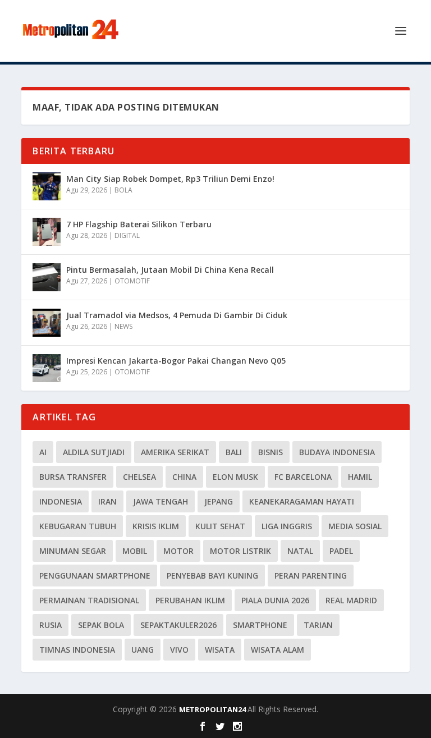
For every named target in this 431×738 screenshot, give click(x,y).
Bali (234, 452)
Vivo (179, 649)
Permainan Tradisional (89, 600)
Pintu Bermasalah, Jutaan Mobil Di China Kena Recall (170, 269)
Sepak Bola (101, 625)
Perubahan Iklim (190, 600)
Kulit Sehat (220, 526)
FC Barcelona (303, 476)
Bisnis (270, 452)
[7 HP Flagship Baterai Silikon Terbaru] (47, 232)
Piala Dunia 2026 (275, 600)
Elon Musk (235, 476)
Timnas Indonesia (77, 649)
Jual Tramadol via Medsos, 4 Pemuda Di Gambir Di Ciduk (176, 315)
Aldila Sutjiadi (94, 452)
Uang (142, 649)
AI (43, 452)
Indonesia (60, 501)
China (184, 476)
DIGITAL (127, 235)
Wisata (220, 649)
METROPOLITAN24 (213, 709)
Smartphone (260, 625)
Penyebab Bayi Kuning (212, 575)
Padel (341, 551)
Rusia (50, 625)
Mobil (134, 551)
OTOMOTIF (132, 281)
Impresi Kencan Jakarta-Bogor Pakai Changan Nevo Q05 (176, 360)
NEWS (123, 326)
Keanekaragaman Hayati (301, 501)
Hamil (360, 476)
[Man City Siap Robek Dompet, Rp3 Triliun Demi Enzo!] (47, 186)
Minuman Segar (72, 551)
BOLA (123, 190)
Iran (107, 501)
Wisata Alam (277, 649)
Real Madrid (351, 600)
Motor (178, 551)
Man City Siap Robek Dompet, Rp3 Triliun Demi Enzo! (170, 178)
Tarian (318, 625)
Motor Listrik (240, 551)
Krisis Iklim (155, 526)
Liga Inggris (287, 526)
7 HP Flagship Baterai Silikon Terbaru (139, 224)
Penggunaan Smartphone (94, 575)
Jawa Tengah (160, 501)
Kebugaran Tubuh (77, 526)
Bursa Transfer (73, 476)
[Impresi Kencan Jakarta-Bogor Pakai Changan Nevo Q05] (47, 368)
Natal (300, 551)
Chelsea (139, 476)
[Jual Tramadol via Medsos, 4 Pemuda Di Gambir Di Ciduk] (47, 323)
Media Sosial (355, 526)
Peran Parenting (310, 575)
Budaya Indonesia (337, 452)
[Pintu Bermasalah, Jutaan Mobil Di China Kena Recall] (47, 277)
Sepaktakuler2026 (178, 625)
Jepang (218, 501)
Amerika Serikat (175, 452)
